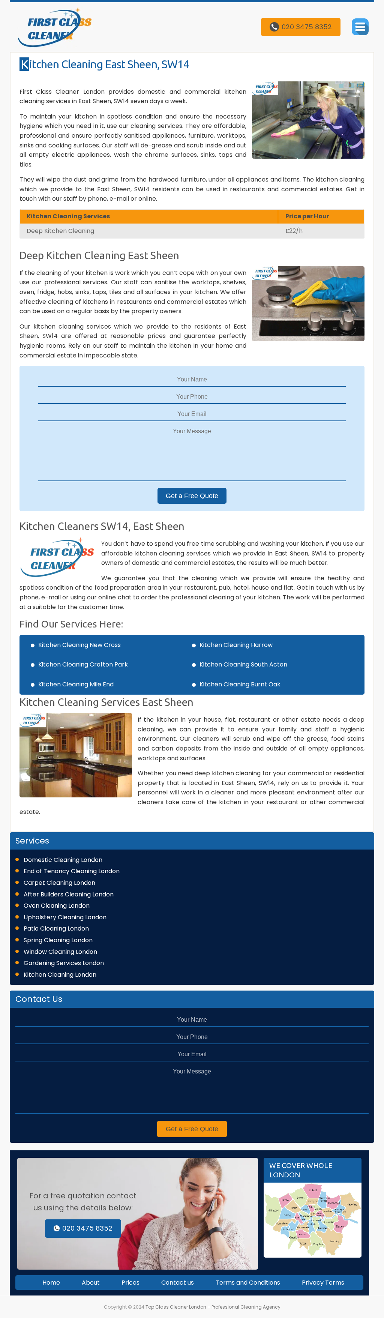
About (91, 1282)
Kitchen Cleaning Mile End (76, 684)
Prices (131, 1282)
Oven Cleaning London (57, 905)
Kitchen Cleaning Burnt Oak (240, 684)
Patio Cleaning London (56, 928)
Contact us (177, 1282)
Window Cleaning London (60, 951)
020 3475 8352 (307, 27)
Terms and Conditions (248, 1282)
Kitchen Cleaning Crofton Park (83, 664)
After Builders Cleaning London (69, 894)
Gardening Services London (64, 963)
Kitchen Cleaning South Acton (243, 664)
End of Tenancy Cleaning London (72, 871)
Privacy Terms (323, 1282)
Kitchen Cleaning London (60, 974)
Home (51, 1282)
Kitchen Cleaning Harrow (236, 645)
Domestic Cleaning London (63, 860)
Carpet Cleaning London (59, 882)
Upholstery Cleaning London (65, 917)
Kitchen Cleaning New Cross (79, 645)
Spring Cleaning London (58, 940)
